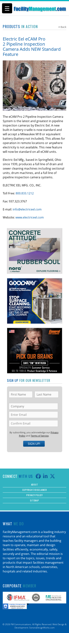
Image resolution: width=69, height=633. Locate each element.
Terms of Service (40, 435)
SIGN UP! (34, 444)
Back (63, 27)
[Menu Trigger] (7, 8)
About (34, 484)
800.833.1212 (25, 193)
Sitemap (34, 500)
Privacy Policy (34, 495)
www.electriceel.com (29, 217)
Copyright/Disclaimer (34, 489)
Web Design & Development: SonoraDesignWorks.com (41, 626)
